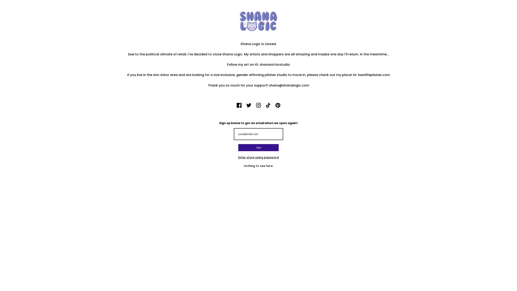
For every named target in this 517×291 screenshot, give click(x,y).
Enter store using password (258, 157)
